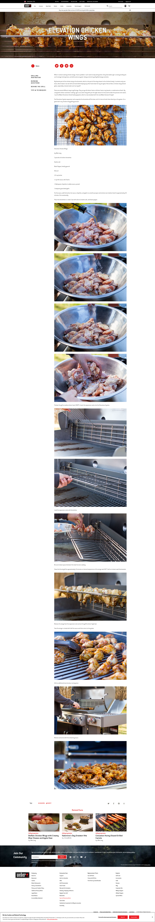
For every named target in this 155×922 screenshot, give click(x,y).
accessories (41, 803)
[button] (36, 6)
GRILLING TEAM (74, 1)
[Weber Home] (27, 5)
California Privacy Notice (37, 890)
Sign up (62, 857)
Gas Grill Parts (91, 875)
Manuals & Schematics (65, 888)
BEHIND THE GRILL (38, 86)
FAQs (61, 880)
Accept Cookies (134, 917)
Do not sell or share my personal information (107, 917)
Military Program (119, 890)
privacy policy (147, 864)
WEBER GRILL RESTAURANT (92, 1)
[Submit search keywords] (107, 6)
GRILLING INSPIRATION (36, 76)
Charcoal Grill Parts (92, 878)
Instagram (74, 857)
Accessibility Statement (37, 898)
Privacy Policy (55, 860)
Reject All (123, 917)
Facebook (70, 857)
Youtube (81, 857)
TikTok (85, 857)
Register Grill (128, 1)
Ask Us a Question (64, 878)
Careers (33, 880)
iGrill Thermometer (64, 883)
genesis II (48, 803)
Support (61, 875)
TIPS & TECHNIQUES (38, 90)
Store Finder (120, 1)
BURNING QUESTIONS (35, 82)
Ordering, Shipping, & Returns (67, 890)
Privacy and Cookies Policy (37, 888)
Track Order (62, 900)
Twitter (77, 857)
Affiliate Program (119, 893)
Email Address (35, 857)
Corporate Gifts (119, 888)
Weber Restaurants (35, 883)
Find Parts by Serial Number (94, 880)
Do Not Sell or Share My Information (120, 912)
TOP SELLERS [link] (87, 6)
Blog (117, 885)
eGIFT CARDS (82, 1)
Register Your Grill (64, 893)
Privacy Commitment (36, 885)
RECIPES (57, 1)
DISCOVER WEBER (64, 1)
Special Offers (119, 895)
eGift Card (118, 875)
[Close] (130, 10)
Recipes (118, 883)
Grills (117, 880)
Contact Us (95, 912)
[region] (77, 917)
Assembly (62, 905)
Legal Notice (34, 893)
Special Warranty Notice (65, 898)
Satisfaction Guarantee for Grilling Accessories (70, 903)
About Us (33, 875)
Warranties (62, 895)
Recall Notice (34, 895)
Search (110, 6)
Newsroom (33, 878)
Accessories (118, 878)
